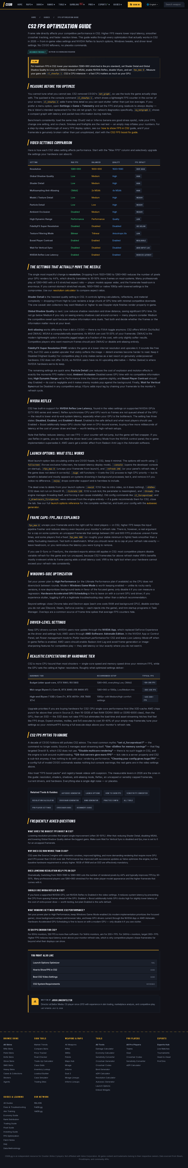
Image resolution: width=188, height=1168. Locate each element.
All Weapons (71, 1044)
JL (35, 1001)
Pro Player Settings (41, 807)
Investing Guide (11, 1132)
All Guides (8, 1103)
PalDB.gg (38, 1107)
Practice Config (111, 800)
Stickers (7, 1077)
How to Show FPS (113, 793)
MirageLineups (72, 1077)
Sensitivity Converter (137, 793)
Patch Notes (9, 1140)
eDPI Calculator (103, 1073)
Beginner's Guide (84, 807)
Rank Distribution (11, 1119)
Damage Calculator (105, 1049)
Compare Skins (41, 1049)
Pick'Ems (161, 1061)
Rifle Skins (8, 1049)
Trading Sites (40, 1082)
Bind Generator (91, 800)
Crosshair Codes (103, 1065)
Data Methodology (12, 1148)
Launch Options (93, 793)
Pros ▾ (91, 4)
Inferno (68, 1069)
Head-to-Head (164, 1057)
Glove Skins (9, 1061)
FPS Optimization (11, 1136)
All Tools (128, 800)
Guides (47, 17)
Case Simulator (41, 1077)
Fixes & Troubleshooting (15, 1107)
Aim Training (9, 1111)
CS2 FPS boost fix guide (123, 132)
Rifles (67, 1049)
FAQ (5, 1144)
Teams (129, 1049)
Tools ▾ (62, 4)
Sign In (136, 4)
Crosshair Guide (64, 807)
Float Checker (40, 1057)
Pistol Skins (9, 1053)
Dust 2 (68, 1073)
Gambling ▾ (77, 4)
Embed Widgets (103, 1090)
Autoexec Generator (71, 793)
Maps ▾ (29, 4)
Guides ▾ (117, 4)
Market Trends (41, 1044)
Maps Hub (69, 1061)
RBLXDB (38, 1103)
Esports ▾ (104, 4)
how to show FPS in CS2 (115, 128)
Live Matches (163, 1049)
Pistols (68, 1057)
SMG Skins (8, 1065)
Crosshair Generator (69, 800)
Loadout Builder (41, 1073)
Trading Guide (10, 1123)
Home (19, 4)
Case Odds (39, 1065)
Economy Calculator (105, 1053)
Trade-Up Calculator (43, 1061)
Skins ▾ (40, 4)
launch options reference (65, 503)
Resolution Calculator (43, 800)
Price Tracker (40, 1053)
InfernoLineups (72, 1082)
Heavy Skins (9, 1069)
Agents (7, 1082)
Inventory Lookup (42, 1069)
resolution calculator (64, 290)
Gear (128, 1053)
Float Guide (9, 1127)
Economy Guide (11, 1115)
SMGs (67, 1053)
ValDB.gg (38, 1111)
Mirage (68, 1065)
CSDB (9, 4)
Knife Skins (9, 1057)
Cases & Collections (13, 1073)
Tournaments (163, 1053)
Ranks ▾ (51, 4)
